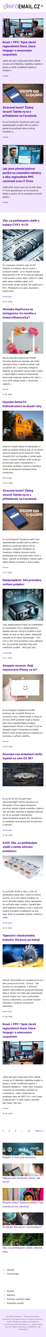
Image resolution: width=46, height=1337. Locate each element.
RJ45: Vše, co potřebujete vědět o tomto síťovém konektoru (20, 847)
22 (29, 1131)
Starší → (39, 1131)
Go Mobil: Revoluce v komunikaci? (22, 1227)
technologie (7, 297)
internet (5, 76)
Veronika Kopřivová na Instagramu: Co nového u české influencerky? (19, 313)
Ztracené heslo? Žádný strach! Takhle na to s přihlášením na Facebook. (20, 111)
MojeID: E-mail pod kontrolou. (19, 1157)
